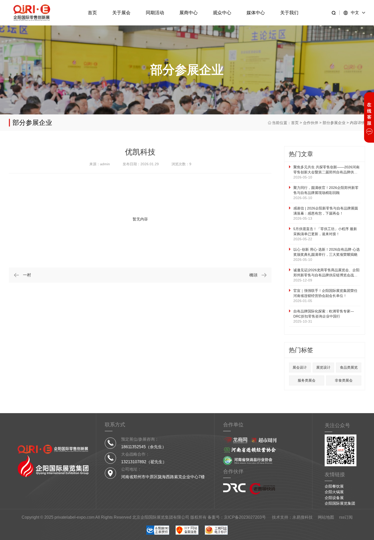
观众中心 (222, 12)
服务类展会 (306, 380)
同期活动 (155, 12)
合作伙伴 (310, 123)
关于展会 (121, 12)
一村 (27, 275)
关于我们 (289, 12)
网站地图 (326, 517)
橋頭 (253, 275)
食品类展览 (349, 367)
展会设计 (300, 367)
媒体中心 (256, 12)
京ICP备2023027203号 (245, 517)
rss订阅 (346, 517)
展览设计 (323, 367)
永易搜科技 (302, 517)
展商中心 (188, 12)
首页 (92, 12)
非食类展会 (344, 380)
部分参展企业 (334, 123)
